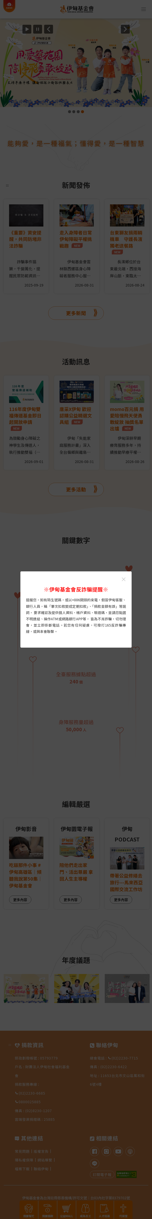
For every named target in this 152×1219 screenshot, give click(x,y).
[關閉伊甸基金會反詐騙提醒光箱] (123, 579)
